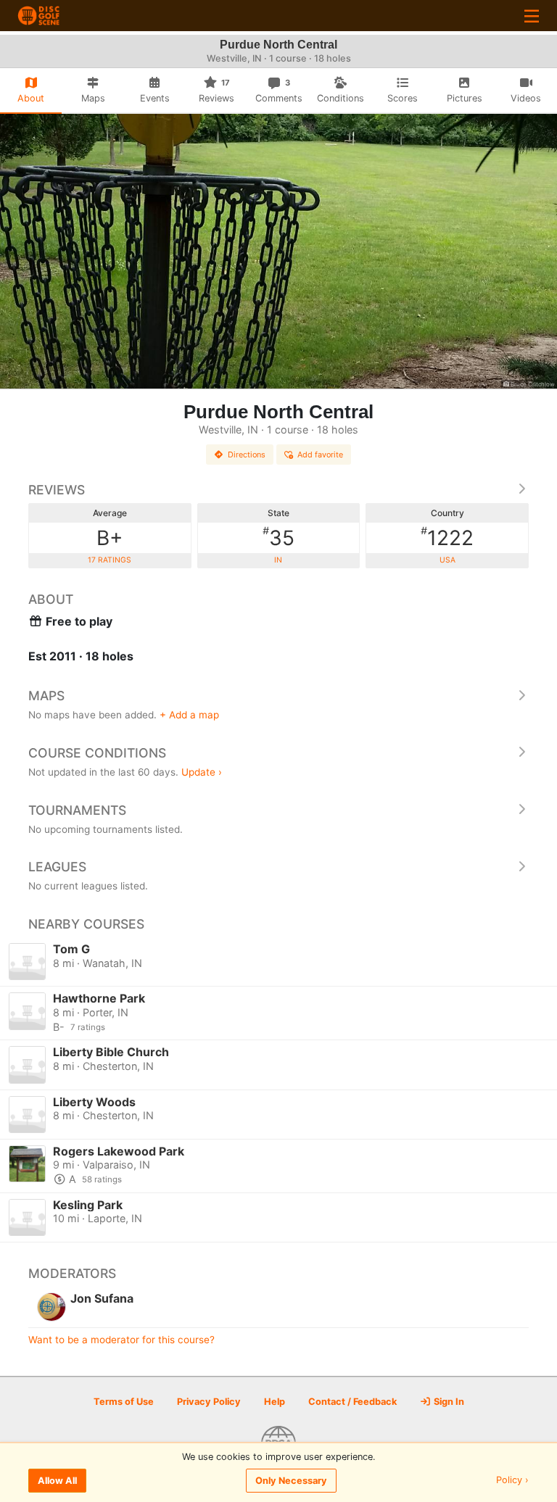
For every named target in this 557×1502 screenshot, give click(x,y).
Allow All (57, 1480)
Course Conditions (97, 752)
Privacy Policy (209, 1401)
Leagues (57, 866)
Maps (46, 695)
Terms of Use (124, 1401)
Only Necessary (291, 1480)
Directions (246, 454)
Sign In (448, 1401)
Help (274, 1401)
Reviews (56, 489)
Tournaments (77, 810)
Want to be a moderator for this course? (121, 1339)
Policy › (512, 1480)
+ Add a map (189, 715)
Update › (201, 772)
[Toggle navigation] (532, 16)
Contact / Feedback (352, 1401)
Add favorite (320, 454)
